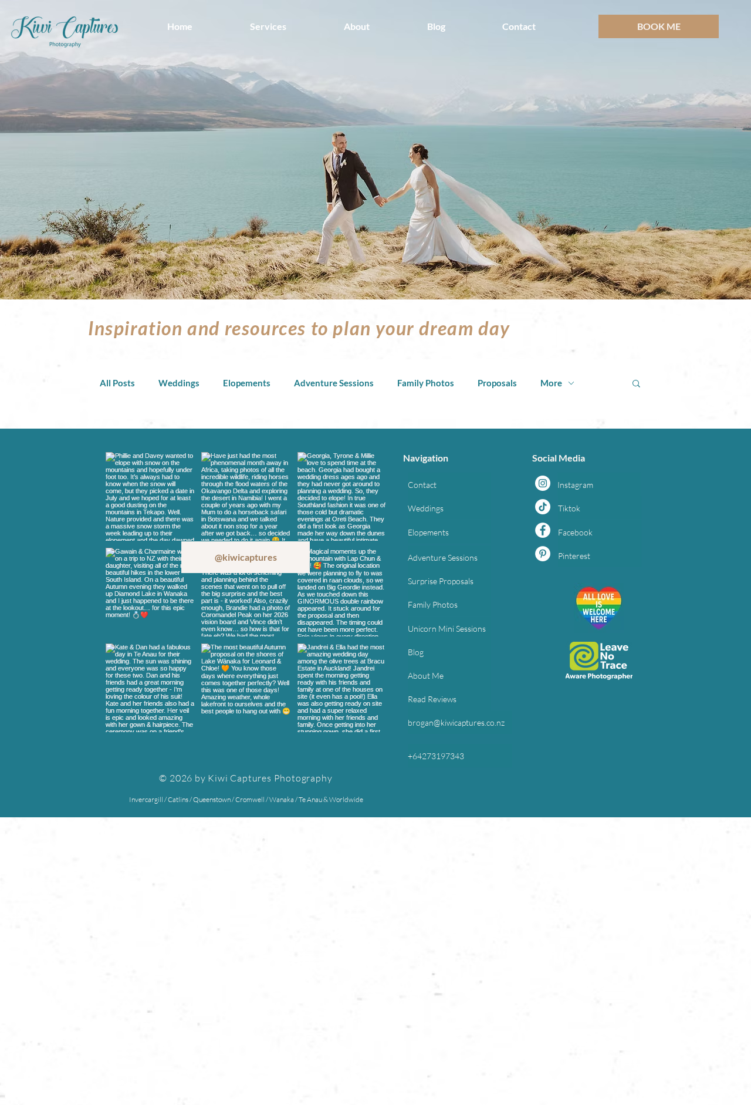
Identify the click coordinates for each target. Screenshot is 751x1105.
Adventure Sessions (334, 383)
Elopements (246, 383)
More (551, 383)
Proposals (497, 383)
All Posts (117, 383)
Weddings (178, 383)
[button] (288, 26)
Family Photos (425, 383)
